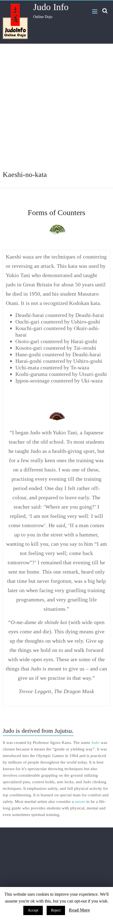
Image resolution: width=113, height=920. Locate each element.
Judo (95, 742)
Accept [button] (33, 910)
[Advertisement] (56, 111)
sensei (80, 801)
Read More (79, 910)
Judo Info (51, 7)
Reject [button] (56, 910)
